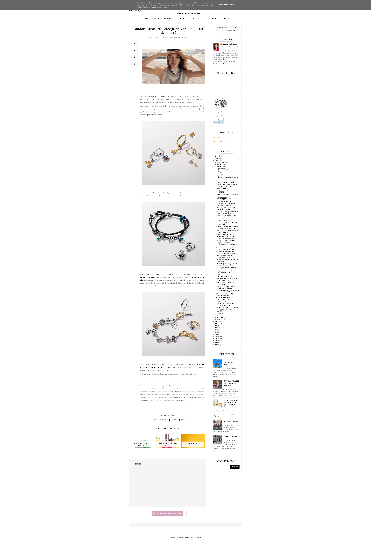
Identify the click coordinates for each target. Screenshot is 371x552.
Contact (224, 18)
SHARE (154, 420)
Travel (212, 18)
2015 (216, 338)
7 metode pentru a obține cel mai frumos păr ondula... (228, 291)
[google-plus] (136, 10)
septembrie (221, 169)
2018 (216, 332)
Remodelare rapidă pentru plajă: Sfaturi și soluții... (227, 220)
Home (147, 18)
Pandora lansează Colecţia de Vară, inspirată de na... (226, 287)
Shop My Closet (197, 18)
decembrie (221, 162)
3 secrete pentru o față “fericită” (227, 234)
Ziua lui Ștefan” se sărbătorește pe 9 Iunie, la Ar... (227, 295)
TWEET (164, 420)
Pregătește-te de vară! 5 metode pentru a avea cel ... (227, 272)
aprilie (219, 313)
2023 (217, 321)
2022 (217, 324)
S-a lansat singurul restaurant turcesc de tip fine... (226, 279)
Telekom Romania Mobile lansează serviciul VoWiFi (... (226, 252)
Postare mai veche (174, 513)
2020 (217, 328)
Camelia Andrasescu (154, 37)
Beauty (156, 18)
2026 (217, 156)
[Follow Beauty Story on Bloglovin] (220, 120)
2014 (216, 340)
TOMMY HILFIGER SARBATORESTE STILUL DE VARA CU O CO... (226, 299)
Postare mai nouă (160, 513)
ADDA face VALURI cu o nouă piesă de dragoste (226, 208)
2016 (216, 336)
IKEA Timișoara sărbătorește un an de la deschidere (227, 241)
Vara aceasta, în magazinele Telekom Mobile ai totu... (226, 249)
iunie (218, 175)
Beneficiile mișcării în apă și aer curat (227, 195)
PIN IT (182, 420)
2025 (217, 158)
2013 (216, 343)
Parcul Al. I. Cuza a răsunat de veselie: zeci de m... (226, 304)
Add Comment (184, 37)
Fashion (168, 18)
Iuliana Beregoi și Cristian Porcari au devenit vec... (225, 237)
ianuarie (220, 319)
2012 (216, 345)
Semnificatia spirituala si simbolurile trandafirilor (225, 256)
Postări (217, 138)
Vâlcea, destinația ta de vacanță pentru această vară (227, 308)
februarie (220, 317)
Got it (232, 5)
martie (219, 315)
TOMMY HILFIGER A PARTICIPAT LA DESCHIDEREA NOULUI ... (227, 190)
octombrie (220, 166)
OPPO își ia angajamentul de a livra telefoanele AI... (226, 268)
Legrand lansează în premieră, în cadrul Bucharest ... (227, 216)
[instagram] (131, 10)
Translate (232, 30)
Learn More (223, 5)
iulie (218, 173)
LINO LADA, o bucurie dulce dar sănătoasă (227, 223)
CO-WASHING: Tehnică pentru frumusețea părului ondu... (227, 227)
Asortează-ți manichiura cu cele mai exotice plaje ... (227, 212)
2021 (216, 326)
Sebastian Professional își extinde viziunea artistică (225, 182)
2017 (216, 334)
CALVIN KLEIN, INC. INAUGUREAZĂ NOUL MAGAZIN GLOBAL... (224, 199)
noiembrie (220, 164)
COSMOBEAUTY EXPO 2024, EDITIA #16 (226, 283)
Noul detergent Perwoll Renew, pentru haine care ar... (227, 245)
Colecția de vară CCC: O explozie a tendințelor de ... (227, 178)
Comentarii (219, 141)
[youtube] (140, 10)
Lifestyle (181, 18)
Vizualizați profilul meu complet (223, 64)
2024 (217, 160)
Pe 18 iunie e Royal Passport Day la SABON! (227, 260)
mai (218, 311)
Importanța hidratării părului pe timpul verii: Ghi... (227, 231)
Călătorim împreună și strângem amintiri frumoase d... (227, 275)
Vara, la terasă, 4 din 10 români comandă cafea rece (226, 185)
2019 (216, 330)
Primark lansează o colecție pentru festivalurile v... (226, 204)
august (219, 171)
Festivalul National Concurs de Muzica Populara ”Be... (226, 264)
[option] (142, 442)
